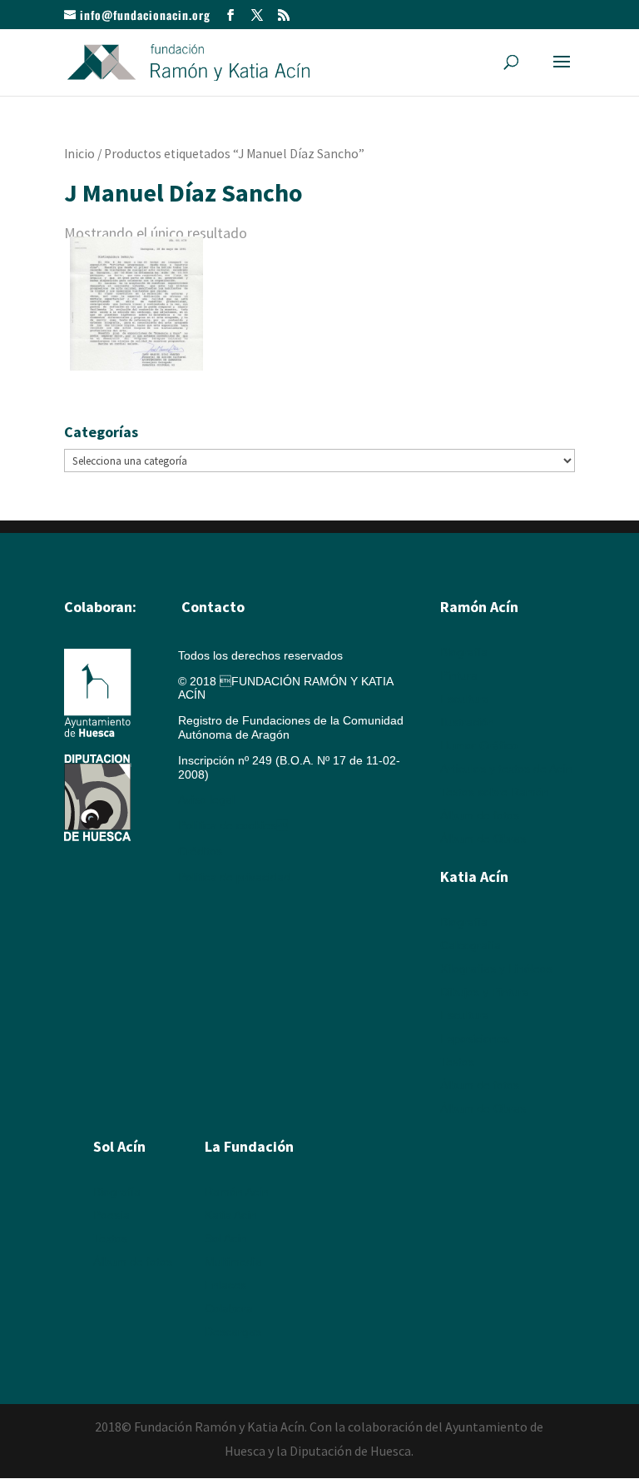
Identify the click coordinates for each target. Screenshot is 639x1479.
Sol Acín (226, 1238)
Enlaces (225, 1285)
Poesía (111, 1215)
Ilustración (467, 722)
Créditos (200, 851)
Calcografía (470, 945)
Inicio (79, 154)
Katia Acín (474, 876)
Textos (457, 1061)
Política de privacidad (234, 877)
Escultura (464, 698)
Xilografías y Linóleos (496, 968)
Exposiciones (474, 1038)
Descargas (233, 1331)
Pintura (459, 675)
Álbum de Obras (483, 838)
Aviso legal (206, 799)
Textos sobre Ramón (494, 792)
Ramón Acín (237, 1191)
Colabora (229, 1308)
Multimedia (233, 1261)
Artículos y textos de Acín (506, 768)
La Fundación (249, 1146)
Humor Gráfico (479, 745)
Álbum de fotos (479, 815)
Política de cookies (233, 825)
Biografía (464, 652)
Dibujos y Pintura (484, 991)
